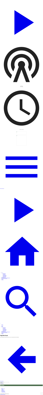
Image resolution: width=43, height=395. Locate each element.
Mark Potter (4, 273)
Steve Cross (4, 274)
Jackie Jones (4, 276)
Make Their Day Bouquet (4, 278)
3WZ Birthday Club (4, 277)
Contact (2, 279)
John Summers (4, 275)
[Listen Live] (21, 22)
